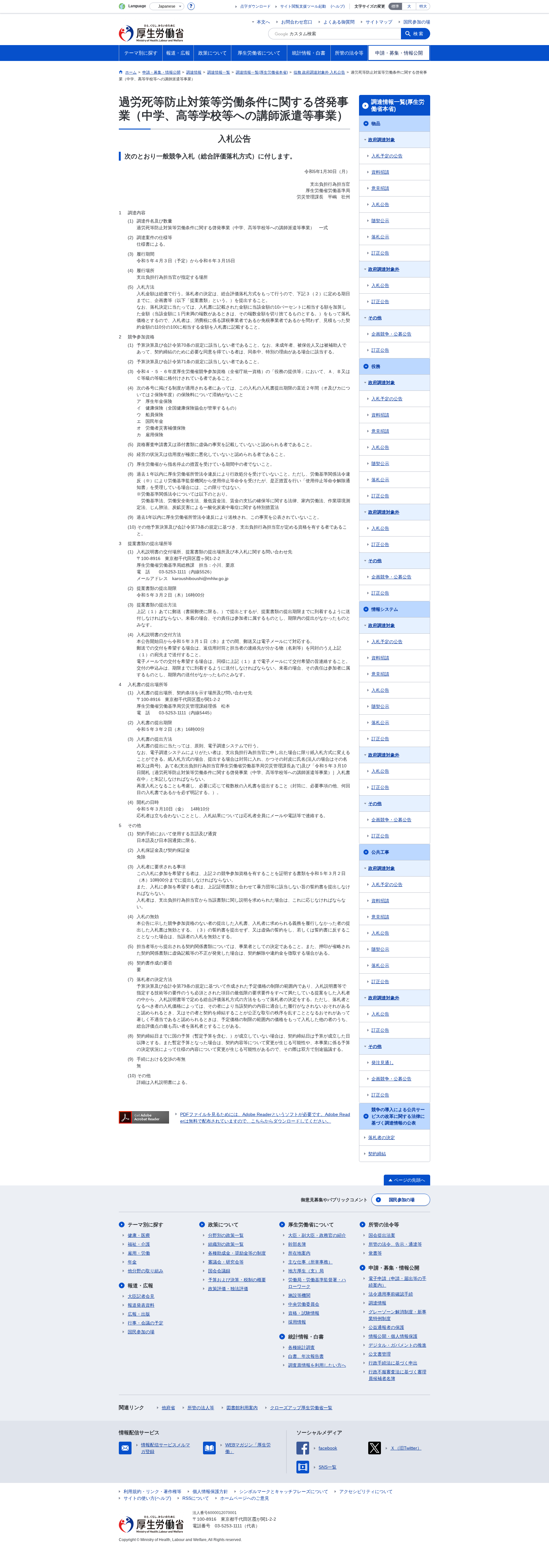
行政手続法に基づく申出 (393, 1362)
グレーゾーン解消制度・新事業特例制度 (397, 1315)
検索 (418, 33)
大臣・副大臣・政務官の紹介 (317, 1235)
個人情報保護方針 (210, 1491)
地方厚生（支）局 (306, 1270)
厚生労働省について (311, 1224)
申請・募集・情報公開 (394, 1268)
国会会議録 (219, 1270)
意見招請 (380, 188)
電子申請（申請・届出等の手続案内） (397, 1282)
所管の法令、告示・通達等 (395, 1244)
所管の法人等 (200, 1407)
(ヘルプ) (338, 6)
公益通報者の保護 (386, 1327)
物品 (375, 123)
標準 (395, 6)
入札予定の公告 (387, 155)
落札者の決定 (381, 1137)
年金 (132, 1261)
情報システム (384, 609)
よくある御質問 (339, 22)
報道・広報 (140, 1285)
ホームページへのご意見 (244, 1498)
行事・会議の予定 (145, 1322)
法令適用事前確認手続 (391, 1294)
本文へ (263, 22)
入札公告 (380, 204)
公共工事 (380, 852)
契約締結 (377, 1153)
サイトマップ (379, 22)
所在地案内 (299, 1253)
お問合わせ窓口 (296, 22)
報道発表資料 (141, 1305)
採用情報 (297, 1321)
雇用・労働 (139, 1253)
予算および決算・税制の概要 (237, 1279)
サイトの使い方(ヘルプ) (147, 1498)
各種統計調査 (301, 1347)
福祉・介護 (139, 1244)
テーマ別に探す (145, 1224)
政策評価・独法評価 (228, 1288)
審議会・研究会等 (226, 1261)
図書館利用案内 (242, 1407)
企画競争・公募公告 (391, 334)
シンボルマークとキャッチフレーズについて (283, 1491)
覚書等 (375, 1253)
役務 (375, 366)
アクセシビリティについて (366, 1491)
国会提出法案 (382, 1235)
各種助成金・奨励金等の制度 (237, 1253)
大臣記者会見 (141, 1296)
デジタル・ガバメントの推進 (397, 1345)
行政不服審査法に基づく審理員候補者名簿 (397, 1375)
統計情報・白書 (306, 1336)
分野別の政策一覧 (226, 1235)
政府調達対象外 (383, 269)
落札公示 (380, 236)
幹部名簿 (297, 1244)
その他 (375, 317)
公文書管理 (380, 1354)
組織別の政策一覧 (226, 1244)
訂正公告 (380, 253)
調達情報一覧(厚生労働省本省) (397, 105)
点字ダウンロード (255, 6)
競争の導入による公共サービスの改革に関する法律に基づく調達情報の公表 (398, 1116)
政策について (223, 1224)
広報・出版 (139, 1314)
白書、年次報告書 (306, 1356)
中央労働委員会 (303, 1304)
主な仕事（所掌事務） (310, 1261)
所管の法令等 (384, 1224)
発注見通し (382, 1062)
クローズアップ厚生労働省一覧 (301, 1407)
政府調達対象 (381, 139)
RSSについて (195, 1498)
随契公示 (380, 220)
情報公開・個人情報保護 (393, 1336)
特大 (423, 6)
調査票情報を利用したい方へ (317, 1365)
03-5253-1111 (228, 1525)
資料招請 (380, 172)
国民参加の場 (416, 22)
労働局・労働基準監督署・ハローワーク (317, 1283)
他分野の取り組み (145, 1270)
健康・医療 (139, 1235)
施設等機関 (299, 1295)
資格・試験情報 (303, 1313)
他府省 (168, 1407)
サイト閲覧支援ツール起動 (303, 6)
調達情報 (377, 1302)
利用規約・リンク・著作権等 (152, 1491)
